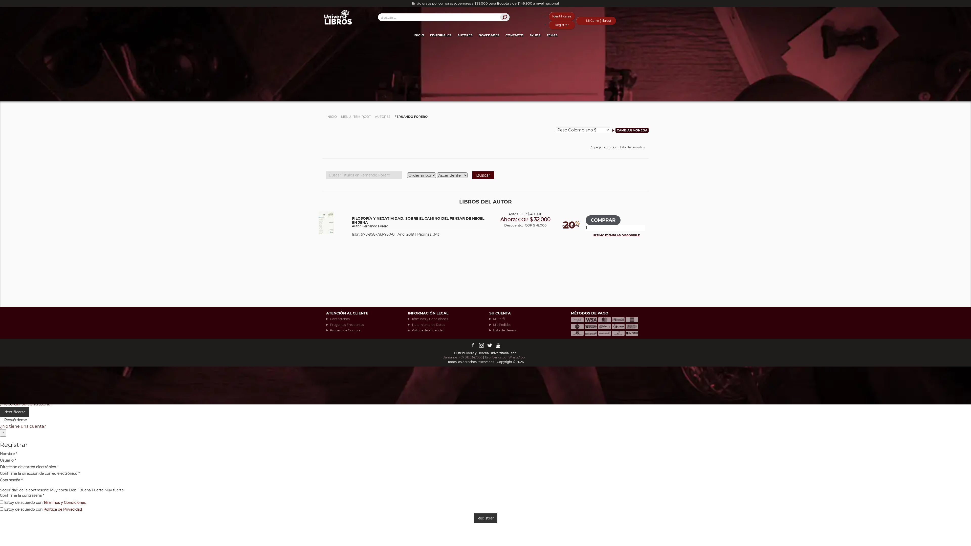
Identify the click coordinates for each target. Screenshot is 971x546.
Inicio (419, 35)
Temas (552, 35)
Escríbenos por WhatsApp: (505, 357)
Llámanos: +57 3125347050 (462, 357)
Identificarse (561, 16)
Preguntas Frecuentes (347, 325)
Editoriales (440, 35)
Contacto (514, 35)
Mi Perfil (499, 319)
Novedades (489, 35)
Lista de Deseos (505, 330)
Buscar (483, 175)
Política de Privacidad (428, 330)
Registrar (562, 25)
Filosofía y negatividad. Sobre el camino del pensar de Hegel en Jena (418, 222)
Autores (465, 35)
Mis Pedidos (502, 325)
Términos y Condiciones (430, 319)
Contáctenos (340, 319)
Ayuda (535, 35)
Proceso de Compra (345, 330)
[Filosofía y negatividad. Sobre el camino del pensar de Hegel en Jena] (326, 222)
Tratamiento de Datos (428, 325)
